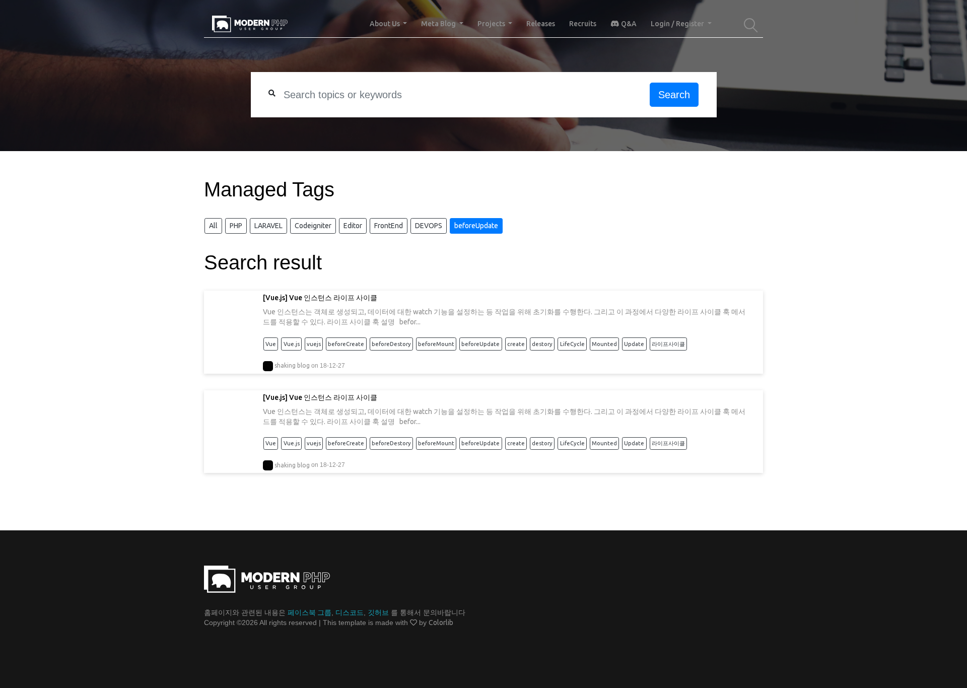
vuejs (314, 344)
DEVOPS (428, 226)
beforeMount (436, 344)
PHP (236, 226)
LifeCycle (572, 344)
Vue (270, 344)
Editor (352, 226)
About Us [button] (385, 24)
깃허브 (378, 612)
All (213, 226)
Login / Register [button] (678, 24)
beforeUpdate (476, 226)
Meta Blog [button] (439, 24)
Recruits (582, 24)
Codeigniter (313, 226)
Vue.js (292, 344)
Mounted (604, 344)
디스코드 (349, 612)
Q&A (628, 24)
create (516, 344)
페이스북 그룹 (309, 612)
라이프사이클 (668, 344)
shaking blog (292, 365)
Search (674, 94)
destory (542, 344)
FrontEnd (388, 226)
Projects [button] (492, 24)
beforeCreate (346, 344)
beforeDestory (391, 344)
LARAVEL (268, 226)
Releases (540, 24)
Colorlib (441, 622)
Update (634, 344)
